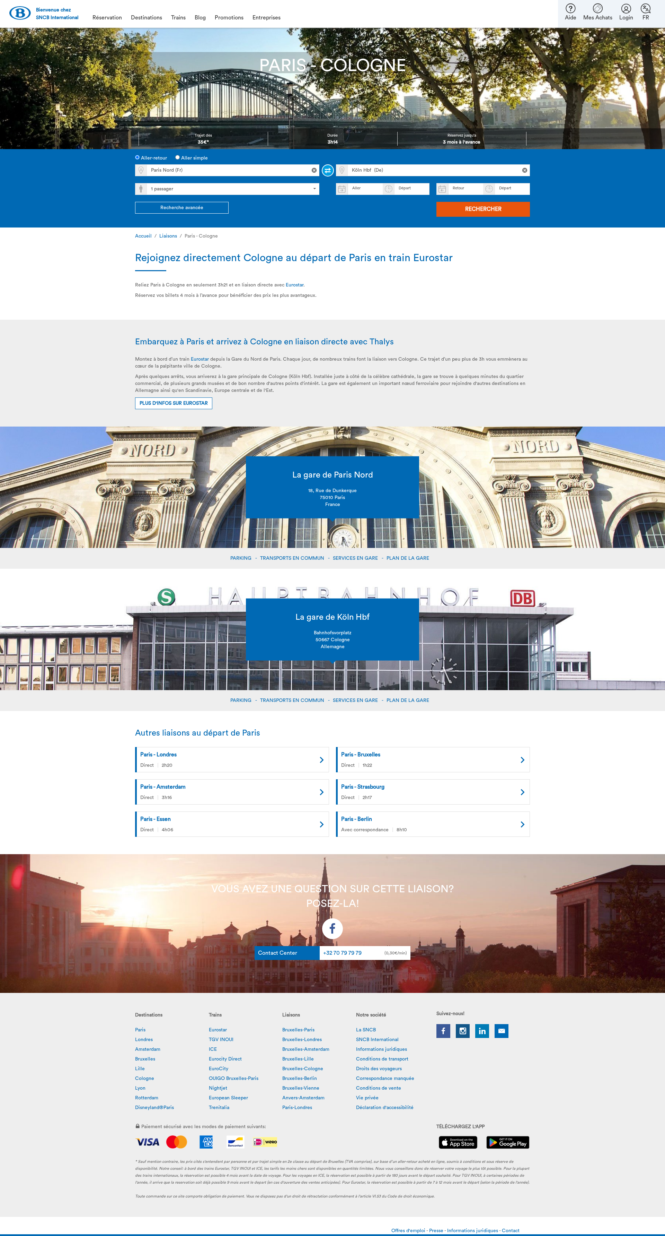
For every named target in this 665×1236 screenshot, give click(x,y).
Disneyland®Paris (154, 1107)
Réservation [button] (107, 17)
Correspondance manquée (385, 1078)
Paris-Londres (297, 1107)
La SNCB (366, 1030)
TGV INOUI (221, 1039)
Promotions (229, 17)
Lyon (140, 1088)
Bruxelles (145, 1059)
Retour (458, 188)
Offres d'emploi (408, 1230)
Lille (140, 1068)
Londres (144, 1039)
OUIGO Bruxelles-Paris (233, 1078)
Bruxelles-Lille (298, 1059)
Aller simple (194, 158)
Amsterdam (147, 1049)
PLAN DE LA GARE (409, 558)
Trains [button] (178, 17)
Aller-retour (153, 158)
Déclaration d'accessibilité (385, 1107)
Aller (356, 188)
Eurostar (294, 285)
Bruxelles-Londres (302, 1039)
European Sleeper (228, 1098)
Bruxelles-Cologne (302, 1068)
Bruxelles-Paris (298, 1030)
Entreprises (266, 17)
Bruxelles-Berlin (299, 1078)
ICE (213, 1049)
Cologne (144, 1078)
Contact (511, 1230)
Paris (140, 1030)
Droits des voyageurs (379, 1068)
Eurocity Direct (225, 1059)
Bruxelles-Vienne (300, 1088)
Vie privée (367, 1098)
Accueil (143, 236)
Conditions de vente (378, 1088)
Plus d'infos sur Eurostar (174, 403)
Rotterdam (146, 1098)
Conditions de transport (382, 1059)
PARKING (241, 558)
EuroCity (218, 1068)
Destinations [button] (146, 17)
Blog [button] (200, 17)
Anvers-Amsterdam (303, 1098)
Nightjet (218, 1088)
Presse (436, 1230)
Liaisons (168, 236)
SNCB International (377, 1039)
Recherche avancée (181, 207)
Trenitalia (219, 1107)
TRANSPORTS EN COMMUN (293, 558)
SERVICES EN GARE (356, 558)
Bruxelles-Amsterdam (305, 1049)
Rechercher (483, 209)
